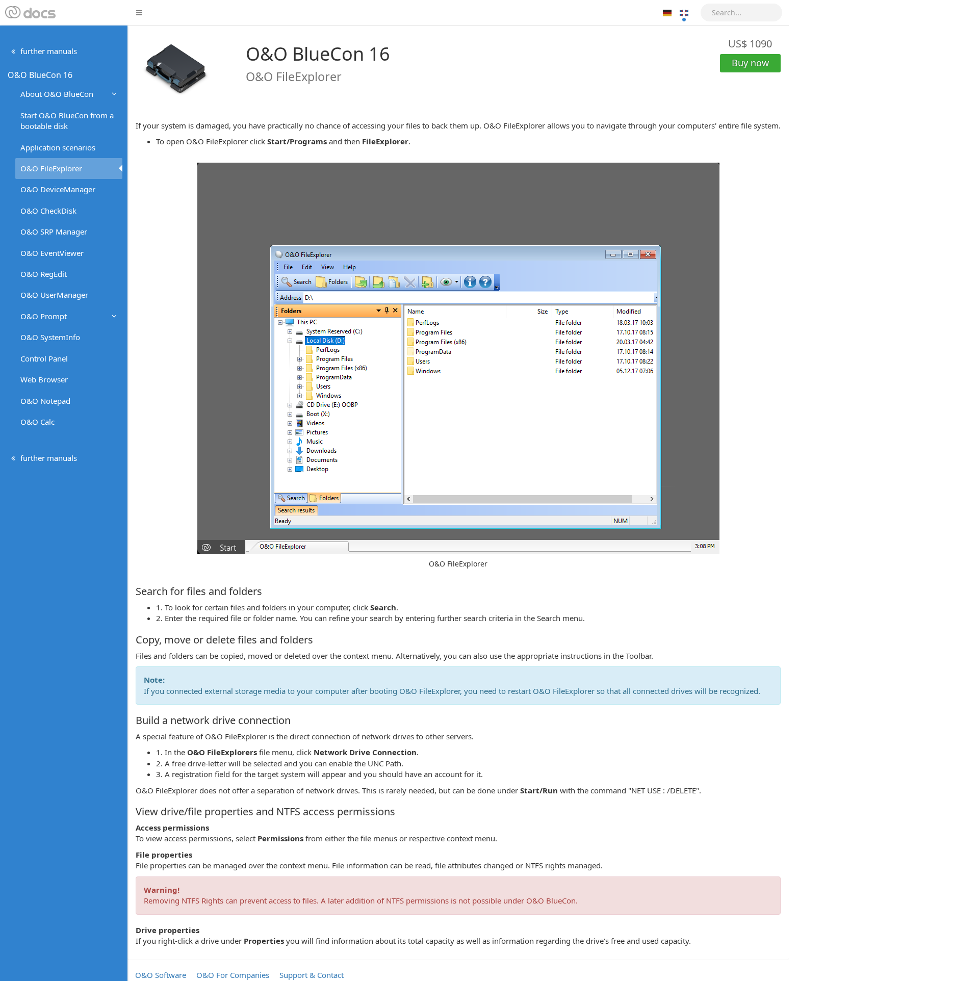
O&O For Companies (232, 975)
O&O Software (160, 975)
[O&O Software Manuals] (29, 12)
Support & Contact (311, 975)
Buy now (750, 63)
